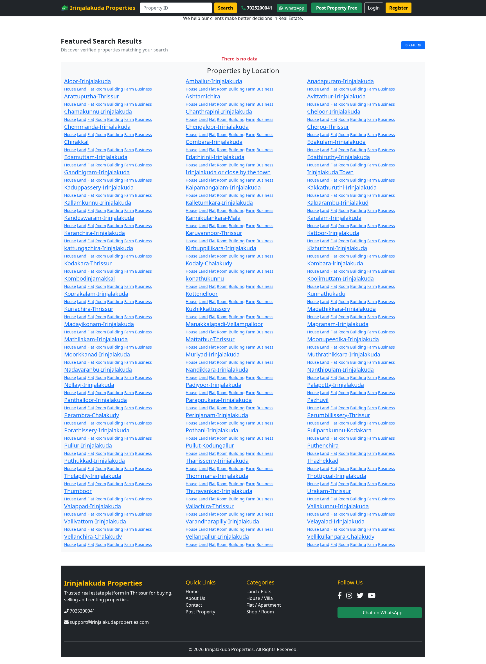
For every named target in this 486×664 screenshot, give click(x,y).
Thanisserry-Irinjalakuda (217, 460)
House (70, 89)
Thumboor (78, 491)
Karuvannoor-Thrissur (214, 233)
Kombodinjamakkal (89, 278)
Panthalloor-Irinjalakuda (95, 400)
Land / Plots (258, 591)
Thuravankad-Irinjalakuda (219, 491)
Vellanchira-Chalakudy (93, 536)
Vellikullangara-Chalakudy (340, 536)
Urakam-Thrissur (329, 491)
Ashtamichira (203, 96)
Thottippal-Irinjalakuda (336, 476)
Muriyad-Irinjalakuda (213, 354)
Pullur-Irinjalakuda (88, 445)
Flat (90, 89)
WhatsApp (294, 8)
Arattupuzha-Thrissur (91, 96)
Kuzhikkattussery (208, 309)
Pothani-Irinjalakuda (212, 430)
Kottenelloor (202, 293)
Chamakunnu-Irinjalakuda (98, 111)
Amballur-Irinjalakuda (214, 81)
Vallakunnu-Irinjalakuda (338, 506)
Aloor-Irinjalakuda (87, 81)
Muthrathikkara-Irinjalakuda (343, 354)
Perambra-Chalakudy (91, 415)
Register (398, 8)
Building (115, 89)
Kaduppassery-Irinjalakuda (99, 187)
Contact (194, 605)
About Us (195, 598)
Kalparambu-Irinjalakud (337, 202)
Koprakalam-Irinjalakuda (96, 293)
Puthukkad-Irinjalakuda (94, 460)
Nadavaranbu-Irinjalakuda (98, 369)
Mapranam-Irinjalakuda (337, 324)
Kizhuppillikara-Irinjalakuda (221, 248)
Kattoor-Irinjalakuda (333, 233)
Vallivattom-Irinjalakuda (95, 521)
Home (192, 591)
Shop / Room (260, 612)
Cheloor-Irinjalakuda (333, 111)
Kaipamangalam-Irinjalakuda (223, 187)
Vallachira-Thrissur (210, 506)
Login (374, 8)
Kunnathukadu (326, 293)
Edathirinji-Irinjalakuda (215, 157)
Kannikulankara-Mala (213, 218)
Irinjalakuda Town (330, 172)
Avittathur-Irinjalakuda (336, 96)
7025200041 (259, 8)
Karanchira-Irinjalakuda (94, 233)
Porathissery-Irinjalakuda (96, 430)
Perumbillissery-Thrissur (338, 415)
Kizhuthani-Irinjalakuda (337, 248)
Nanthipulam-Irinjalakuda (340, 369)
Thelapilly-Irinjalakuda (92, 476)
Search (225, 8)
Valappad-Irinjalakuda (92, 506)
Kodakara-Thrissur (88, 263)
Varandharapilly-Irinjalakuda (222, 521)
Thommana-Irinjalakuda (217, 476)
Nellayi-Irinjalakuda (89, 385)
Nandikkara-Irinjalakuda (217, 369)
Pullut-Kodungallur (210, 445)
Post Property (200, 612)
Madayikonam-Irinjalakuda (99, 324)
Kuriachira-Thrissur (88, 309)
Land (81, 89)
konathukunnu (205, 278)
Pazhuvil (317, 400)
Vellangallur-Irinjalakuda (217, 536)
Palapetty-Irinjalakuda (335, 385)
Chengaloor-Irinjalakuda (217, 126)
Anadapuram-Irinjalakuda (340, 81)
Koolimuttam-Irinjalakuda (340, 278)
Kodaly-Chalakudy (209, 263)
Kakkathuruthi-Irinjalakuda (342, 187)
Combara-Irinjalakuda (214, 142)
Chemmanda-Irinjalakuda (97, 126)
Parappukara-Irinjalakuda (219, 400)
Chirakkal (76, 142)
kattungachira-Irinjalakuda (98, 248)
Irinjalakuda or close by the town (228, 172)
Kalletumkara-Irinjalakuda (219, 202)
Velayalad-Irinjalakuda (335, 521)
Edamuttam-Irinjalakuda (95, 157)
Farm (129, 89)
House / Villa (259, 598)
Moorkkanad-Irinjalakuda (97, 354)
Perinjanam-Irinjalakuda (217, 415)
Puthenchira (323, 445)
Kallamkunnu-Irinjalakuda (97, 202)
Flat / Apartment (263, 605)
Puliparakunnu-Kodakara (339, 430)
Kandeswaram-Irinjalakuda (99, 218)
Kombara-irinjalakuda (335, 263)
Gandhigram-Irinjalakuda (97, 172)
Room (100, 89)
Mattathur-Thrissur (210, 339)
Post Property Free (336, 8)
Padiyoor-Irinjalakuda (213, 385)
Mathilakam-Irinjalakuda (96, 339)
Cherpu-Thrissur (328, 126)
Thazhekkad (322, 460)
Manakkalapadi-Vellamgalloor (224, 324)
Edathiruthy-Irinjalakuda (338, 157)
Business (143, 89)
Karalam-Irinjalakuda (334, 218)
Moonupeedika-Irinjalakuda (343, 339)
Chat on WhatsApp (382, 612)
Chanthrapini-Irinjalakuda (219, 111)
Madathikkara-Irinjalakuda (341, 309)
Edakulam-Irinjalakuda (336, 142)
